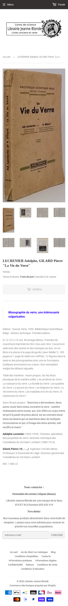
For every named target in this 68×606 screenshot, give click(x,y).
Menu (10, 4)
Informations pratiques (20, 560)
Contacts (46, 556)
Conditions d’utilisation (32, 569)
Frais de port (27, 276)
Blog (53, 552)
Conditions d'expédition (26, 556)
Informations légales (46, 560)
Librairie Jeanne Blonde (37, 581)
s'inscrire (57, 535)
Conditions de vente (47, 564)
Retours (30, 564)
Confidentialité (15, 564)
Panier (61, 4)
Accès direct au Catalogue (34, 552)
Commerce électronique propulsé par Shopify (33, 585)
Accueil (6, 56)
